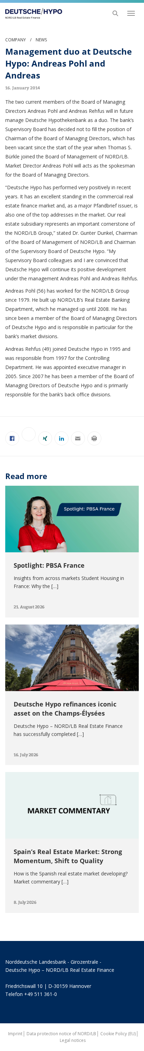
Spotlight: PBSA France (49, 565)
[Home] (31, 13)
